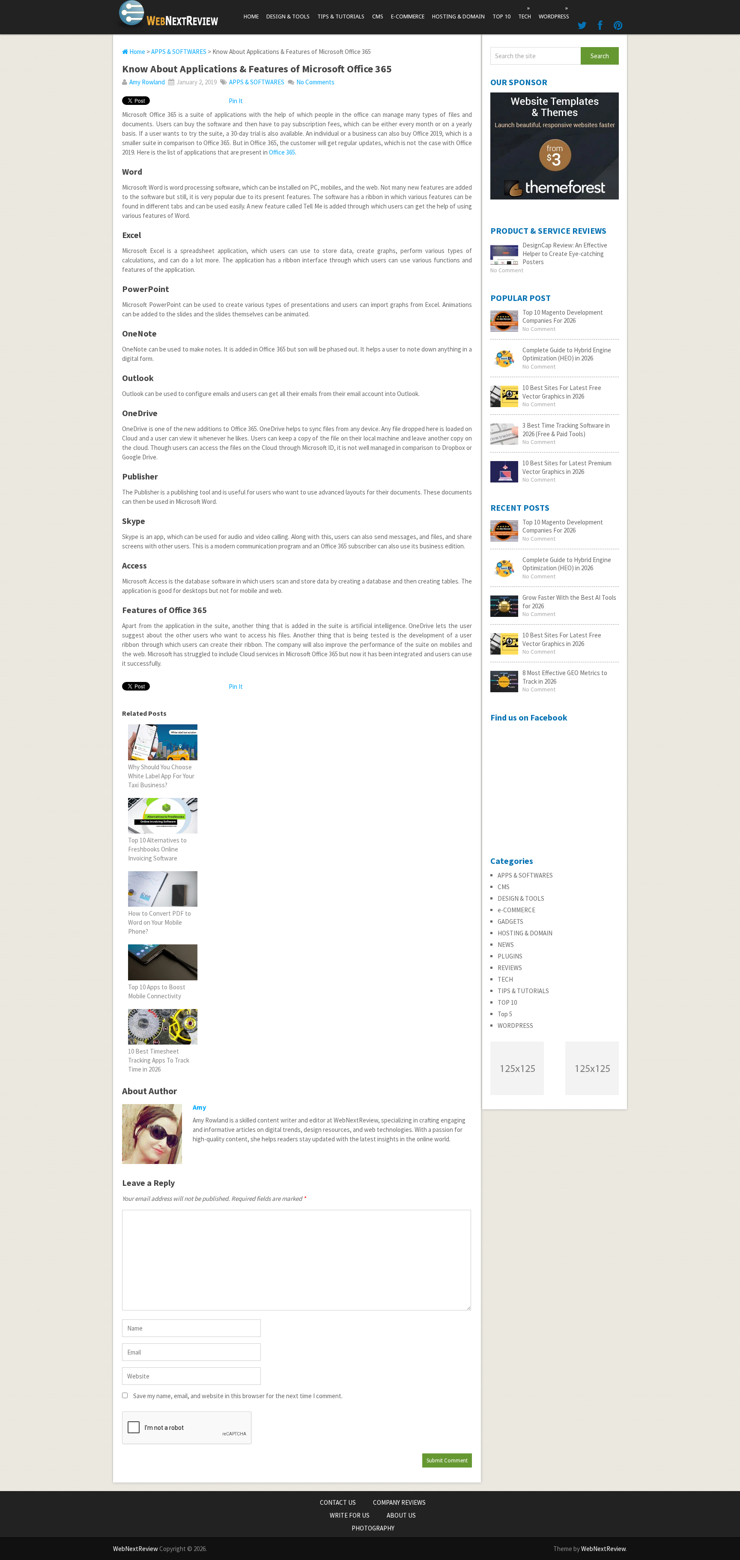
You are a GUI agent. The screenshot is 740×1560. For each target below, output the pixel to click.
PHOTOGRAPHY (373, 1528)
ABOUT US (401, 1515)
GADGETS (510, 921)
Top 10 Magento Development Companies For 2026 (562, 316)
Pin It (236, 101)
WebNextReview (135, 1549)
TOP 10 (501, 16)
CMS (377, 16)
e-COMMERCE (407, 16)
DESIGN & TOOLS (288, 16)
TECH (524, 12)
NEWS (506, 945)
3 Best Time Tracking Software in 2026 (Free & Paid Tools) (566, 429)
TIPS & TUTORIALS (340, 16)
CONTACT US (338, 1502)
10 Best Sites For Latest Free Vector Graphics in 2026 (561, 392)
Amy (199, 1107)
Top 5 (505, 1014)
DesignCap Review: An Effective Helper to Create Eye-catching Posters (564, 253)
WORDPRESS (554, 12)
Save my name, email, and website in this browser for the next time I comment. (238, 1396)
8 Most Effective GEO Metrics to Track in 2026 (564, 677)
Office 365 (282, 152)
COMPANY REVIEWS (399, 1502)
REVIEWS (510, 968)
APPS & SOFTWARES (178, 52)
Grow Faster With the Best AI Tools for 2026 (569, 601)
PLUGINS (510, 956)
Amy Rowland (147, 82)
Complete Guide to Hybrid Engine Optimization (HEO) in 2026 (566, 354)
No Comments (315, 82)
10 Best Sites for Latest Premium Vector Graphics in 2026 (567, 467)
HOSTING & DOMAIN (458, 16)
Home (251, 16)
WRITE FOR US (350, 1515)
